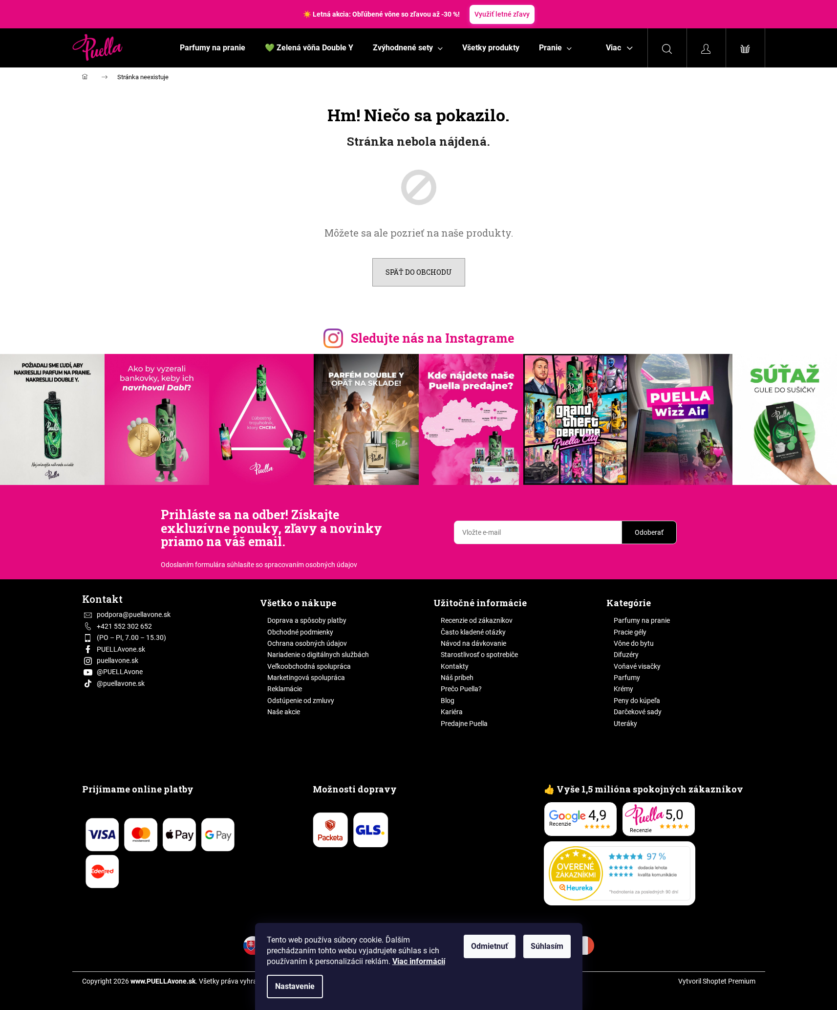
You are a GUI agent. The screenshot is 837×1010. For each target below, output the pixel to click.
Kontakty (455, 666)
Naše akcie (283, 712)
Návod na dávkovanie (473, 643)
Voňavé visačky (637, 666)
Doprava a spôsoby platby (306, 620)
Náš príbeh (457, 677)
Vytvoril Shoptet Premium (716, 981)
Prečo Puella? (461, 689)
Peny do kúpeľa (637, 700)
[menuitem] (212, 47)
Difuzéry (626, 655)
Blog (447, 700)
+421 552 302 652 (124, 626)
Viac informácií (418, 961)
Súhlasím (547, 946)
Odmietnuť (489, 946)
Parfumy (627, 677)
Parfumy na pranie (642, 620)
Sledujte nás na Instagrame (432, 338)
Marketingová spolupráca (306, 677)
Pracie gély (630, 632)
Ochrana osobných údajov (307, 643)
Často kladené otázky (473, 632)
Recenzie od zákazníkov (477, 620)
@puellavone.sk (121, 683)
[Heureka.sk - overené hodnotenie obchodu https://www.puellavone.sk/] (619, 873)
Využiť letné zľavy (502, 14)
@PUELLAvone (120, 672)
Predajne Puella (464, 723)
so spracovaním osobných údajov (306, 565)
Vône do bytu (634, 643)
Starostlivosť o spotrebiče (479, 655)
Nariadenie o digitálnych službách (318, 655)
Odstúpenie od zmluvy (300, 700)
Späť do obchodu (419, 272)
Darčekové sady (638, 712)
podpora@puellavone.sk (134, 614)
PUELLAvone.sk (121, 649)
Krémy (623, 689)
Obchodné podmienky (300, 632)
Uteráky (625, 723)
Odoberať (649, 532)
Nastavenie (295, 986)
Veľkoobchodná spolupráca (309, 666)
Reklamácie (284, 689)
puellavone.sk (117, 660)
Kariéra (452, 712)
